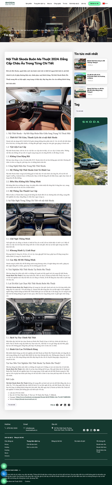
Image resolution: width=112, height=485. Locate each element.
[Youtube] (98, 430)
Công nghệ (57, 3)
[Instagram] (91, 430)
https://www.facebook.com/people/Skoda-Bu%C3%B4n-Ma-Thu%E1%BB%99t (43, 397)
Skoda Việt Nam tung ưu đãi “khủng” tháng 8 (96, 61)
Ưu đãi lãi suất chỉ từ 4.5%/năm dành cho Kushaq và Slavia (96, 76)
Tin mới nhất (15, 30)
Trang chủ (7, 30)
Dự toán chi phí (80, 441)
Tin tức (65, 3)
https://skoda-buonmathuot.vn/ (26, 399)
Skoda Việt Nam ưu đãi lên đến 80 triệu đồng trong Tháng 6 (95, 90)
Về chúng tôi (100, 441)
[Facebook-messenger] (88, 430)
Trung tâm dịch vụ (39, 3)
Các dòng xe (9, 441)
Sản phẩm (29, 3)
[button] (57, 405)
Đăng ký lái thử (57, 441)
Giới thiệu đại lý (74, 3)
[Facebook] (84, 430)
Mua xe (49, 3)
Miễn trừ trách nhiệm (11, 470)
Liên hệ (83, 3)
